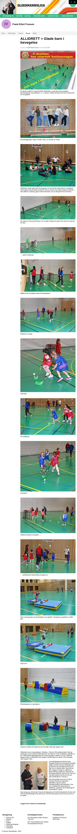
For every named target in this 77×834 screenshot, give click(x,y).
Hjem (3, 33)
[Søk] (71, 2)
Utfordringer (12, 33)
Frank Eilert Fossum (33, 47)
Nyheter (19, 16)
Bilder (35, 33)
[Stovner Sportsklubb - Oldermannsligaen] (38, 7)
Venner (20, 33)
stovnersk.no (8, 16)
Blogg (28, 33)
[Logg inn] (74, 2)
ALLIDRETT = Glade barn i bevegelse (42, 40)
